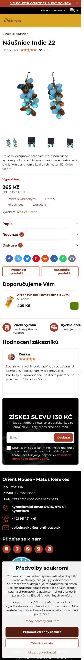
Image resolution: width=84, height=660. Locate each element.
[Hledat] (56, 20)
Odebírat (63, 437)
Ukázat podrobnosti (42, 652)
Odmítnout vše (42, 643)
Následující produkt (62, 271)
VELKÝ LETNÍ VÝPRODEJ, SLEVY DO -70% (40, 3)
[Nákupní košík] (66, 20)
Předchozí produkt (18, 271)
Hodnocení (10, 50)
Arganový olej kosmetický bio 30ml (43, 295)
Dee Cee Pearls (26, 212)
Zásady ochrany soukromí (42, 621)
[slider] (28, 50)
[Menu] (76, 20)
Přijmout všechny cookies (42, 632)
